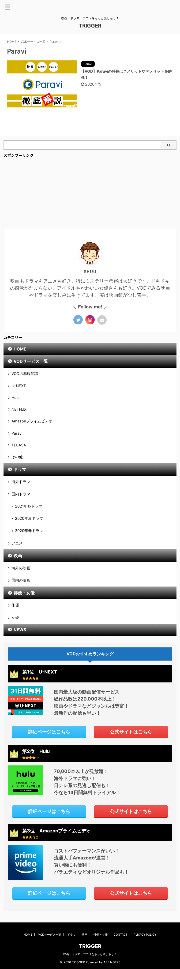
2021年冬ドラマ (28, 506)
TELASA (18, 445)
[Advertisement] (90, 194)
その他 (17, 456)
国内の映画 (20, 580)
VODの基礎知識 (24, 373)
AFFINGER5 (112, 962)
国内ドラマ (20, 494)
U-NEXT (18, 385)
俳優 (15, 605)
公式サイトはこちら (131, 732)
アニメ (17, 543)
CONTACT (121, 934)
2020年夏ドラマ (29, 518)
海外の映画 (20, 568)
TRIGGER (90, 26)
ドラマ (20, 469)
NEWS (20, 629)
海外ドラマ (20, 481)
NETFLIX (18, 409)
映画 (18, 555)
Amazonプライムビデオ (31, 421)
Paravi (16, 433)
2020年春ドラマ (29, 530)
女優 (15, 617)
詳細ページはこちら (49, 732)
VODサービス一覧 (31, 361)
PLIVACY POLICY (145, 934)
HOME (20, 349)
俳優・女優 (24, 592)
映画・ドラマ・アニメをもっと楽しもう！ (90, 954)
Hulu (15, 397)
